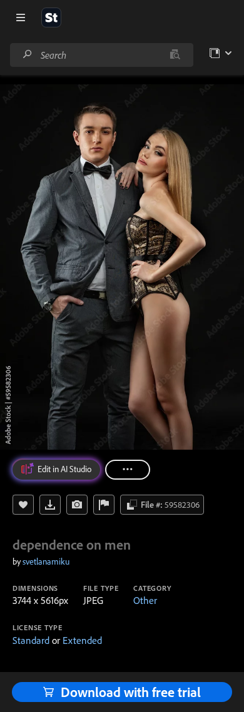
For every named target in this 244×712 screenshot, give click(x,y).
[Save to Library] (23, 505)
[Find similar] (175, 55)
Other (145, 600)
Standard (31, 640)
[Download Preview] (50, 505)
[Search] (27, 54)
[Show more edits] (127, 470)
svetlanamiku (46, 561)
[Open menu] (20, 17)
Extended (82, 640)
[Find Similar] (77, 505)
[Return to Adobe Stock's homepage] (51, 17)
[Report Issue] (103, 505)
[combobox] (101, 54)
